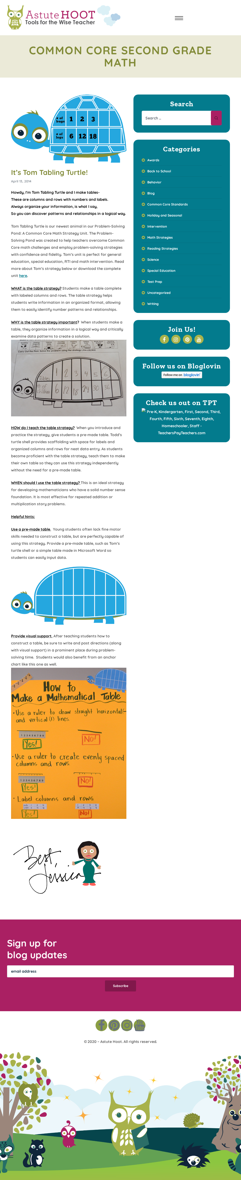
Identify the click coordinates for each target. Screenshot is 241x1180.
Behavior (154, 182)
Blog (151, 193)
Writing (153, 304)
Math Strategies (160, 237)
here (23, 275)
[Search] (216, 118)
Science (153, 259)
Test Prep (154, 282)
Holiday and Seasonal (164, 215)
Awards (153, 160)
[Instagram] (127, 1025)
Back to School (159, 171)
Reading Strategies (162, 248)
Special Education (161, 270)
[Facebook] (101, 1025)
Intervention (157, 226)
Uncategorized (159, 293)
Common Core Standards (167, 204)
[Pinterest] (114, 1025)
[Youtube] (139, 1025)
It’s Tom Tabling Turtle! (49, 172)
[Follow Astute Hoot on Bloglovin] (181, 377)
